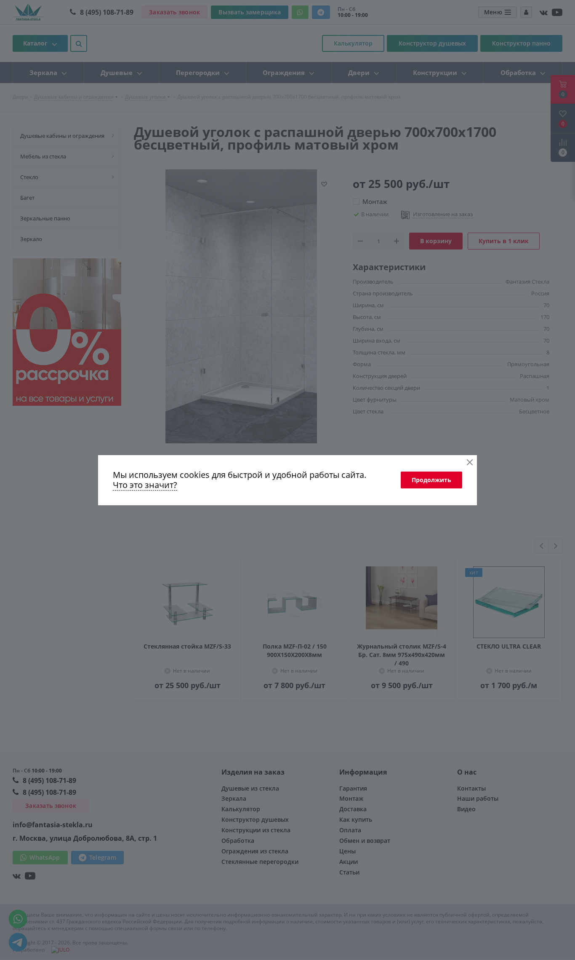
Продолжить (431, 480)
